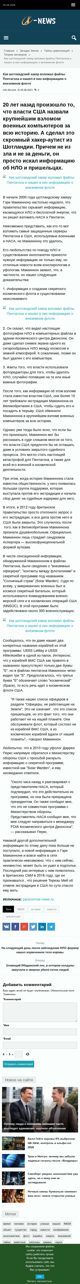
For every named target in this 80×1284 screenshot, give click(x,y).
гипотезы (34, 1242)
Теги (8, 909)
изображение (61, 1229)
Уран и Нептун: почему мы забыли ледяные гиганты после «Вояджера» (53, 1158)
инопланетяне (11, 1236)
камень (47, 1242)
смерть (50, 1236)
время (6, 1223)
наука (58, 1242)
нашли (56, 1223)
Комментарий (12, 999)
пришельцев (13, 916)
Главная (9, 50)
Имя (6, 1025)
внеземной (64, 1236)
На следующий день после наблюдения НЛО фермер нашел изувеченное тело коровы (40, 950)
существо (20, 1229)
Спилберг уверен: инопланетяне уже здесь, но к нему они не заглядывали (53, 1178)
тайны (6, 1242)
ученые (44, 1223)
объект (7, 1229)
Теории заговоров (15, 54)
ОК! (39, 1276)
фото (26, 1236)
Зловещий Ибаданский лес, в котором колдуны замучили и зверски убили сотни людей (40, 967)
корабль (37, 1236)
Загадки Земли (29, 50)
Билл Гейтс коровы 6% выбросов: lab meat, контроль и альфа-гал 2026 (52, 1143)
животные (19, 1242)
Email (7, 1038)
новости (51, 909)
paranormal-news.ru (38, 898)
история (35, 909)
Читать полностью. (40, 1281)
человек (19, 1223)
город (33, 1229)
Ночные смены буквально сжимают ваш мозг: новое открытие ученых (52, 1193)
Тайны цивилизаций (57, 50)
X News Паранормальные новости (40, 20)
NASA (20, 909)
